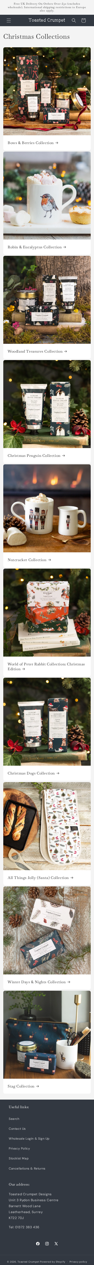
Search (14, 1119)
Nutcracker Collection (27, 559)
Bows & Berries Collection (31, 142)
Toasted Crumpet (28, 1261)
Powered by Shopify (52, 1261)
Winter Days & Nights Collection (37, 981)
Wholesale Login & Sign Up (29, 1139)
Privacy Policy (19, 1148)
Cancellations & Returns (27, 1168)
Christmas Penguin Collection (34, 455)
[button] (9, 20)
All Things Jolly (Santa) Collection (38, 877)
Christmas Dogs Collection (31, 773)
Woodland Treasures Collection (35, 351)
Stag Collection (21, 1086)
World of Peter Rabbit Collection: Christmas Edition (46, 666)
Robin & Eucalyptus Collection (35, 247)
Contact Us (17, 1129)
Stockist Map (19, 1158)
